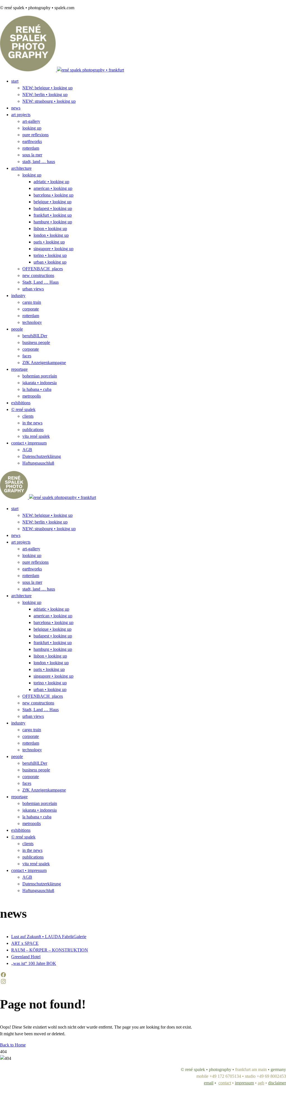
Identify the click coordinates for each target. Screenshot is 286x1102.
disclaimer (277, 1083)
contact (224, 1083)
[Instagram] (143, 981)
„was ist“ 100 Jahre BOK (33, 963)
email (208, 1083)
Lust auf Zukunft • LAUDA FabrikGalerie (48, 936)
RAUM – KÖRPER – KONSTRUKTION (49, 950)
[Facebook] (143, 974)
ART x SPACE (25, 943)
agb (261, 1083)
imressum (244, 1083)
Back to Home (13, 1045)
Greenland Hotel (25, 956)
